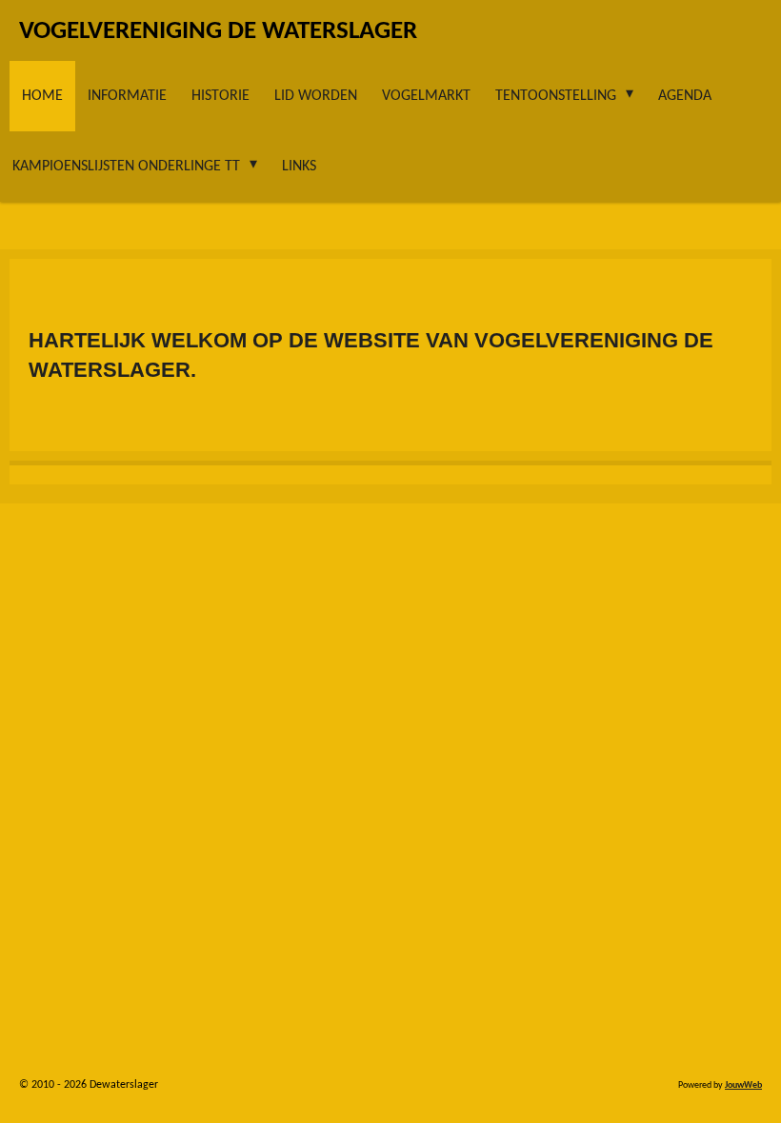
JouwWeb (743, 1085)
